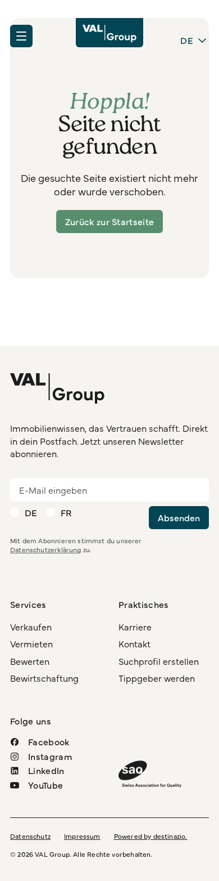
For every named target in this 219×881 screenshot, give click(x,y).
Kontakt (134, 643)
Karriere (135, 626)
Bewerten (29, 661)
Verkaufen (31, 626)
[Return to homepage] (109, 32)
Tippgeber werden (156, 678)
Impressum (82, 835)
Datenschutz (30, 835)
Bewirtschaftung (44, 678)
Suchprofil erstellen (158, 661)
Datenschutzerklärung (45, 549)
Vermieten (31, 643)
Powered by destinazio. (151, 835)
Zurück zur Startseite (109, 221)
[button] (21, 36)
